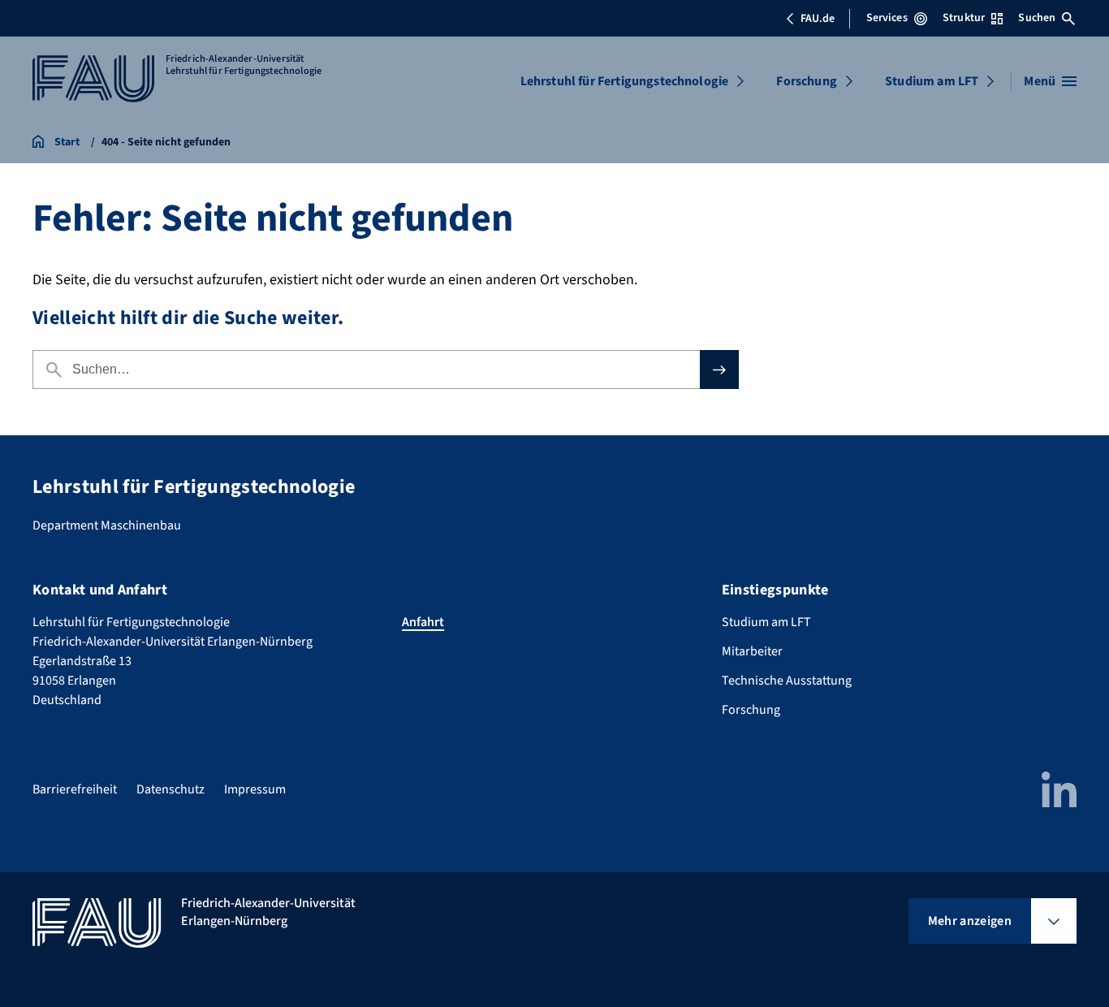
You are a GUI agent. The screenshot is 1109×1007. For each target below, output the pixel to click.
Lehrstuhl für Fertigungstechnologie (624, 81)
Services (887, 18)
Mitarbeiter (752, 651)
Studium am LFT (931, 81)
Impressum (255, 789)
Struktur (964, 18)
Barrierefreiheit (74, 789)
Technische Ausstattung (787, 680)
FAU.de (817, 19)
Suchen (1036, 18)
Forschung (806, 81)
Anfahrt (423, 622)
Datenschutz (170, 789)
